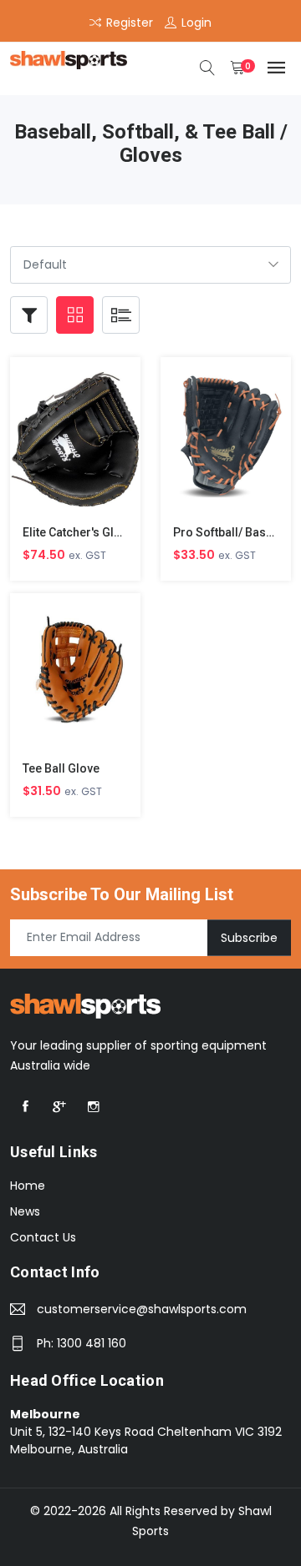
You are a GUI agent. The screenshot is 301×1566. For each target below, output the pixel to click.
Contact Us (43, 1237)
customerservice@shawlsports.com (142, 1309)
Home (27, 1185)
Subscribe (249, 937)
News (25, 1211)
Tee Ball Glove (61, 768)
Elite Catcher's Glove (78, 532)
